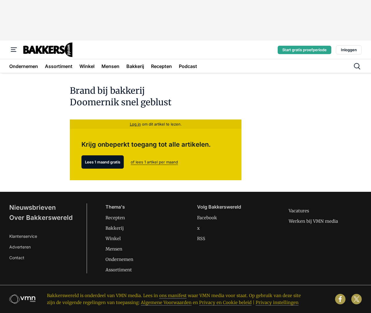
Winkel (113, 238)
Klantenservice (23, 236)
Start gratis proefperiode (304, 49)
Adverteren (20, 246)
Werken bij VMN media (313, 221)
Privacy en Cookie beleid (225, 302)
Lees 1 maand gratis (102, 162)
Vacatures (299, 210)
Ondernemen (119, 259)
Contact (16, 257)
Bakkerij (115, 228)
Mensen (114, 249)
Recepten (115, 217)
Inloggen (349, 49)
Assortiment (119, 270)
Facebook (207, 217)
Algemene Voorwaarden (166, 302)
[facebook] (340, 299)
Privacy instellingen (277, 302)
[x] (356, 299)
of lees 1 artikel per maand (154, 162)
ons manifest (173, 295)
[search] (357, 66)
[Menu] (14, 50)
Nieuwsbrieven (32, 207)
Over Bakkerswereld (41, 217)
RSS (201, 238)
